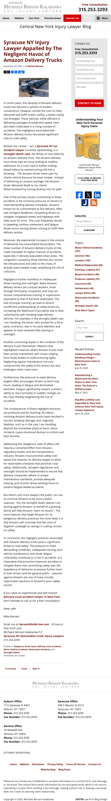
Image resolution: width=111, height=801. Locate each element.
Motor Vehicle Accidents (16, 649)
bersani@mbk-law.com (34, 624)
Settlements (84, 288)
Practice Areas (53, 18)
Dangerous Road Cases (25, 646)
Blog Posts (64, 769)
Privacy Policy (55, 764)
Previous (10, 668)
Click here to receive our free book (89, 179)
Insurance (83, 283)
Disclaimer (38, 764)
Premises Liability (87, 269)
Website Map (48, 769)
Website (19, 18)
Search (89, 336)
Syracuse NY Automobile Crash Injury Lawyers (34, 636)
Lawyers (82, 260)
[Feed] (93, 202)
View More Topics (85, 310)
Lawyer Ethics (85, 293)
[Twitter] (88, 194)
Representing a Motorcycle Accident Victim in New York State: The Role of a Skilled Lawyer (86, 382)
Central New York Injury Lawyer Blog (32, 7)
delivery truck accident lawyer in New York (32, 596)
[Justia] (84, 202)
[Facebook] (79, 194)
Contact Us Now (89, 103)
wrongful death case (17, 154)
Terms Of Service (75, 764)
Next (36, 668)
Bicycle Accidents (87, 274)
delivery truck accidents (49, 646)
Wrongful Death (11, 652)
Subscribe (80, 215)
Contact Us (72, 18)
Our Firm (34, 18)
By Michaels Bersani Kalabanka (92, 7)
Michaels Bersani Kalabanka (39, 799)
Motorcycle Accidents (39, 649)
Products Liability (87, 279)
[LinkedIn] (97, 194)
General (82, 255)
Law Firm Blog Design (91, 799)
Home (6, 18)
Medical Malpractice (89, 265)
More (105, 18)
